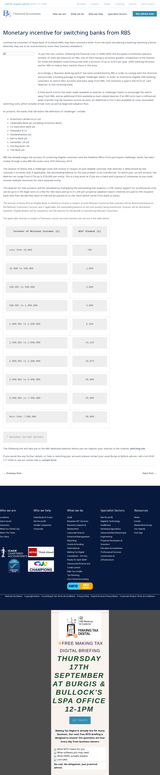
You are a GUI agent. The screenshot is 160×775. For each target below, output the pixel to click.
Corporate (38, 528)
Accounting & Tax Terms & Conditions (58, 596)
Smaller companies (42, 525)
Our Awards (139, 528)
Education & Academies (111, 548)
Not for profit (40, 521)
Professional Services (111, 552)
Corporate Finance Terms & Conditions (137, 596)
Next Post (150, 473)
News (107, 3)
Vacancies (4, 525)
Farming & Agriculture (111, 528)
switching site (137, 448)
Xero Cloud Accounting (78, 579)
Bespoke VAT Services (77, 521)
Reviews (81, 3)
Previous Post (12, 473)
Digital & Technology (110, 521)
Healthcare (106, 525)
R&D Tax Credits (74, 571)
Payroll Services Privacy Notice (104, 596)
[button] (145, 14)
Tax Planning (73, 575)
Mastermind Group (143, 525)
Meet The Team (7, 532)
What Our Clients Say (10, 528)
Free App (138, 532)
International (73, 548)
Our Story (4, 536)
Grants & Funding (75, 544)
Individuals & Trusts (43, 517)
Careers (95, 3)
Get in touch (148, 3)
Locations (4, 517)
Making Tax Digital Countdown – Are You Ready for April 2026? (77, 556)
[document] (80, 692)
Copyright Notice (32, 596)
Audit (69, 517)
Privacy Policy (83, 596)
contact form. (49, 460)
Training (119, 3)
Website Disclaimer (13, 596)
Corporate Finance (75, 532)
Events (132, 3)
